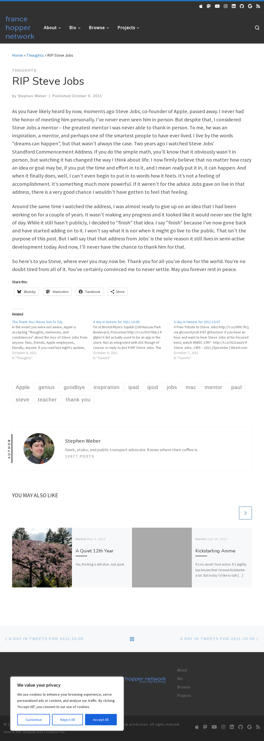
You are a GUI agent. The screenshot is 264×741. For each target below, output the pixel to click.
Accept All (101, 719)
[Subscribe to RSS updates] (258, 6)
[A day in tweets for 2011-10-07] (214, 339)
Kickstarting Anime (215, 551)
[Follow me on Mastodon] (209, 6)
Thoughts (35, 55)
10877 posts (79, 456)
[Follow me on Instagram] (226, 6)
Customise (34, 719)
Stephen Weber (32, 96)
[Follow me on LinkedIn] (234, 6)
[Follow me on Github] (242, 6)
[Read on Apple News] (201, 6)
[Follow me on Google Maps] (250, 6)
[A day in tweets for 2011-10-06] (133, 339)
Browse (183, 687)
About (182, 670)
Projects (184, 695)
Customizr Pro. (54, 732)
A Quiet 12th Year (94, 551)
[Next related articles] (245, 513)
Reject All (67, 719)
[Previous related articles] (231, 513)
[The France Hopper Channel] (217, 6)
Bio (180, 678)
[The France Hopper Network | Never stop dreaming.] (20, 26)
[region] (67, 704)
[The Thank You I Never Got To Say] (52, 339)
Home (17, 55)
